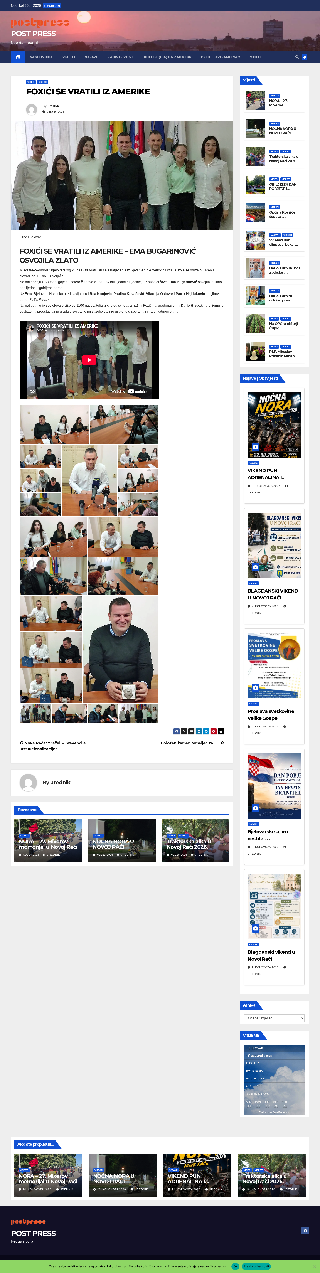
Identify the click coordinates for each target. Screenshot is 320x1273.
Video (255, 57)
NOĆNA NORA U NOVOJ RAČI (113, 844)
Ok (235, 1266)
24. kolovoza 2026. (38, 1189)
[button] (297, 57)
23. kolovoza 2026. (112, 1189)
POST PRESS (33, 33)
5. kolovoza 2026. (266, 847)
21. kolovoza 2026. (267, 485)
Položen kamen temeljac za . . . (190, 743)
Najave (91, 57)
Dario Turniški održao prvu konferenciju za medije (282, 303)
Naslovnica (41, 57)
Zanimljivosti (121, 57)
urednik (53, 106)
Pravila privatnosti (256, 1266)
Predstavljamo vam (221, 57)
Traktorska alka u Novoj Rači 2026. (189, 844)
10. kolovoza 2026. (261, 1189)
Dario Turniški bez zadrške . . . (285, 270)
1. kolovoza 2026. (266, 967)
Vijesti (68, 57)
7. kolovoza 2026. (266, 606)
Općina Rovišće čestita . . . (282, 214)
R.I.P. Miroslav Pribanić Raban (282, 354)
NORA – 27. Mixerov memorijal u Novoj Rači (48, 844)
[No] (314, 1266)
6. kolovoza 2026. (266, 726)
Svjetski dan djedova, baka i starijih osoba (282, 244)
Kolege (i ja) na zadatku (168, 57)
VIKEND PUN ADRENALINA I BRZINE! (265, 477)
